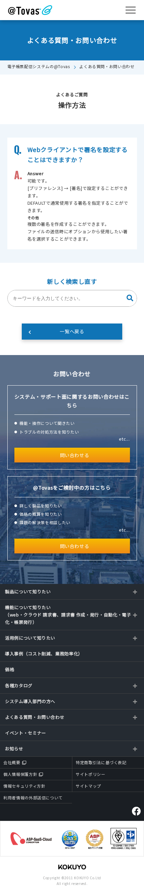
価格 (9, 669)
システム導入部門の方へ (30, 701)
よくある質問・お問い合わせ (106, 66)
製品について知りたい (28, 591)
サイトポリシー (90, 774)
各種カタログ (18, 685)
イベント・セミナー (25, 733)
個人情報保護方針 (20, 774)
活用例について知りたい (30, 638)
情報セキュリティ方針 (24, 786)
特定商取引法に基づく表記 (101, 762)
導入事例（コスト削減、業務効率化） (44, 653)
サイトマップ (88, 786)
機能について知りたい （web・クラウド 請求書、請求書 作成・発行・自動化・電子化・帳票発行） (68, 614)
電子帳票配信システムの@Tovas (38, 66)
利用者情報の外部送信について (33, 797)
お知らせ (14, 748)
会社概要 (11, 762)
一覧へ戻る (72, 331)
